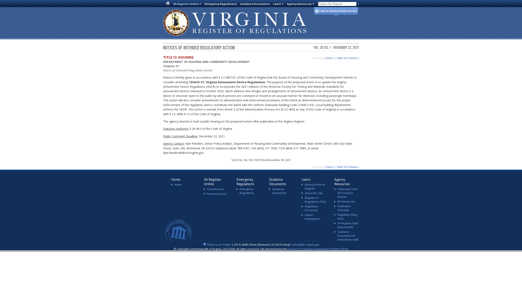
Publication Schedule (344, 208)
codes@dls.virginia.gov (305, 244)
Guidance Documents (255, 4)
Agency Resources (299, 4)
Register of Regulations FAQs (315, 199)
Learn (277, 4)
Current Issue (215, 189)
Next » (330, 58)
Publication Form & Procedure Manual (347, 193)
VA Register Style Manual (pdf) (347, 225)
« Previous (318, 58)
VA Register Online (186, 4)
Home (178, 184)
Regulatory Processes (311, 208)
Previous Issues (217, 194)
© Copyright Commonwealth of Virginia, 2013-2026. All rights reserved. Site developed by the (261, 249)
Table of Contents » (347, 58)
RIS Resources (346, 201)
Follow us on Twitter (219, 244)
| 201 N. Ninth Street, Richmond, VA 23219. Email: (263, 244)
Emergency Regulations (221, 4)
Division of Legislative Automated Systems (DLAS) (318, 249)
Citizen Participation (312, 217)
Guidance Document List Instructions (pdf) (347, 235)
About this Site (314, 193)
